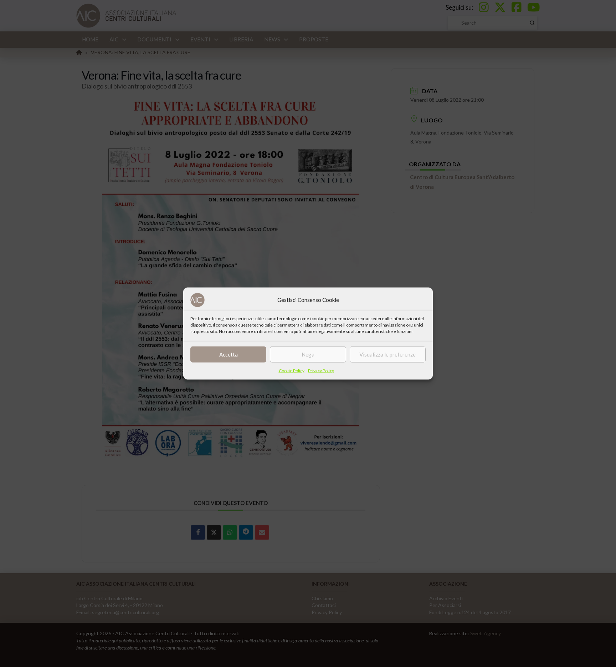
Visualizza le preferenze (387, 354)
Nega (308, 354)
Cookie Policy (291, 370)
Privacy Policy (321, 370)
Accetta (228, 354)
